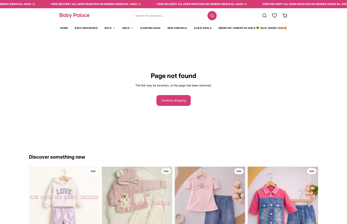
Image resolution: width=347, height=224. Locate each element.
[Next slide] (93, 207)
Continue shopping (173, 100)
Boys (108, 27)
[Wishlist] (274, 15)
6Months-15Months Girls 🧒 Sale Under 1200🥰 (252, 27)
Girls (126, 27)
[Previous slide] (35, 207)
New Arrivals (177, 27)
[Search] (212, 15)
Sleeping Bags (150, 27)
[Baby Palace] (85, 15)
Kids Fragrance (86, 27)
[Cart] (285, 15)
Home (64, 27)
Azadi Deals (203, 27)
